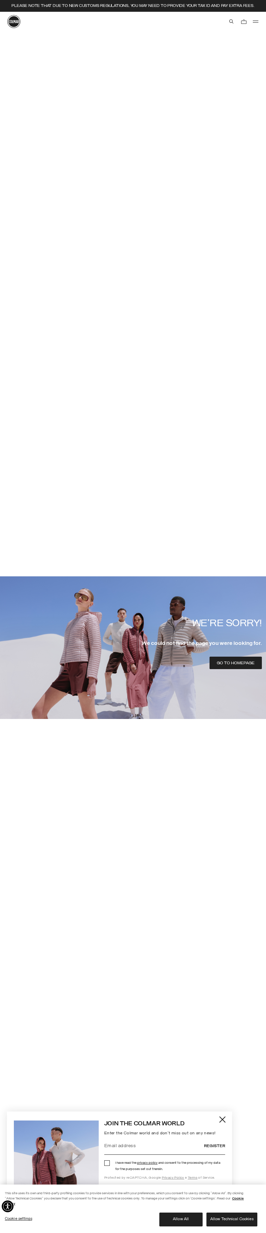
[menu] (255, 21)
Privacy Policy (173, 1178)
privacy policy (147, 1163)
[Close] (223, 1119)
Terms (192, 1178)
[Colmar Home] (14, 21)
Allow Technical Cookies (232, 1219)
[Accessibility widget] (8, 1206)
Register (214, 1146)
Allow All (181, 1219)
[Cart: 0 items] (244, 21)
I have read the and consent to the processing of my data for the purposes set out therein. (167, 1166)
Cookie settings (18, 1219)
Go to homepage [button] (236, 663)
